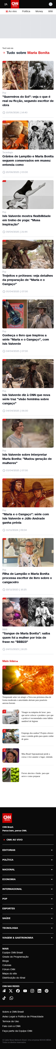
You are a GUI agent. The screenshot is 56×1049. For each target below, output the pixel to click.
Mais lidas (9, 661)
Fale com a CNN (11, 1026)
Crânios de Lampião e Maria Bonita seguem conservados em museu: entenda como (28, 160)
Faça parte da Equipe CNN (17, 1031)
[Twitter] (11, 991)
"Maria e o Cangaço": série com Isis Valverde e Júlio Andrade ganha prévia (25, 518)
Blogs (5, 961)
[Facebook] (18, 991)
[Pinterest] (46, 991)
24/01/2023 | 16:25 (16, 649)
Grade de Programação (15, 956)
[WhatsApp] (11, 998)
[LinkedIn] (39, 991)
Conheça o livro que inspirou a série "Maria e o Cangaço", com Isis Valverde (25, 339)
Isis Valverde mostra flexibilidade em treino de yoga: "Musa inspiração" (26, 220)
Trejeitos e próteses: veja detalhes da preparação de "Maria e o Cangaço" (27, 280)
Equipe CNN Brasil (12, 952)
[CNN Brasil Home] (15, 4)
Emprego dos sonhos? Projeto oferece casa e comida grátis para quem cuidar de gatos (38, 736)
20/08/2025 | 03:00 (17, 172)
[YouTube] (25, 991)
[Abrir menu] (6, 4)
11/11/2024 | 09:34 (16, 530)
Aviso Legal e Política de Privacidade (22, 1016)
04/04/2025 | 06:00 (17, 410)
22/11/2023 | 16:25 (16, 589)
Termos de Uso (10, 1021)
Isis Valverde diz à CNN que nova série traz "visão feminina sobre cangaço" (26, 399)
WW (50, 11)
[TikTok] (4, 998)
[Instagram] (32, 991)
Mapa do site (9, 973)
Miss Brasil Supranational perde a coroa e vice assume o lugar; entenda (37, 755)
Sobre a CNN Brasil (13, 1011)
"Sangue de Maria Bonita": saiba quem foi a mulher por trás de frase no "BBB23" (26, 637)
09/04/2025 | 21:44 (16, 232)
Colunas (6, 965)
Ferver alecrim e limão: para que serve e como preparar (35, 774)
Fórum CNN (8, 969)
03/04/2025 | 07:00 (17, 470)
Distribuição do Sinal (13, 977)
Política (26, 11)
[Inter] (3, 990)
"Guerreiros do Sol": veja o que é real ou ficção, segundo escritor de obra (28, 101)
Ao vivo (13, 11)
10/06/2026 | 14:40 (16, 112)
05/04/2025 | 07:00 (17, 291)
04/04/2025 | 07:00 (17, 351)
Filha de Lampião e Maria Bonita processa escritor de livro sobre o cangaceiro (27, 578)
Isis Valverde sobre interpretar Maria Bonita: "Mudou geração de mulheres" (27, 458)
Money (39, 11)
